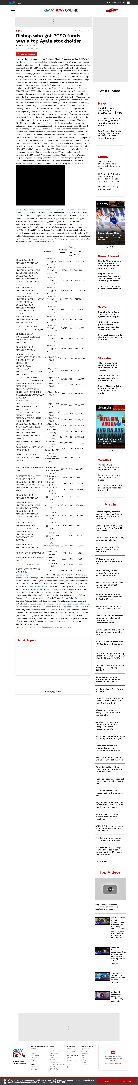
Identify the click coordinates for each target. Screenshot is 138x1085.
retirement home (71, 85)
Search (69, 1066)
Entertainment (85, 1048)
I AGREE (106, 1081)
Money (52, 1050)
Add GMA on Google (27, 54)
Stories (69, 1068)
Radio (82, 1055)
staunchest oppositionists (37, 586)
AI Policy (33, 1059)
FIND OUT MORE (126, 1081)
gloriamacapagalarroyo (48, 627)
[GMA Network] (12, 2)
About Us (33, 1048)
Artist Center (84, 1050)
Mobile (69, 1059)
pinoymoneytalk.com (32, 575)
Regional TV (84, 1064)
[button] (107, 247)
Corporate (83, 1063)
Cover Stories (53, 1068)
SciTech (52, 1057)
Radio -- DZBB (71, 1052)
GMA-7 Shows (34, 1066)
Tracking (52, 1066)
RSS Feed (69, 1057)
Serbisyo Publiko (54, 1063)
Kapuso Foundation (86, 1061)
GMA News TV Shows (36, 1068)
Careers (33, 1053)
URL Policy (34, 1057)
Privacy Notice (35, 1055)
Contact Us (34, 1050)
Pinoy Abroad (54, 1053)
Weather (52, 1055)
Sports (52, 1052)
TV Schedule (34, 1070)
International (84, 1053)
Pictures (83, 1057)
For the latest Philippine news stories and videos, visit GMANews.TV (45, 210)
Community (84, 1052)
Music (82, 1059)
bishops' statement (79, 604)
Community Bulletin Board (57, 1064)
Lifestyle (52, 1061)
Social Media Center (72, 1061)
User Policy (34, 1061)
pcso (23, 627)
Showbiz (52, 1059)
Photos (69, 1050)
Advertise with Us (35, 1052)
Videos (69, 1048)
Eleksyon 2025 (54, 1070)
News (19, 3)
